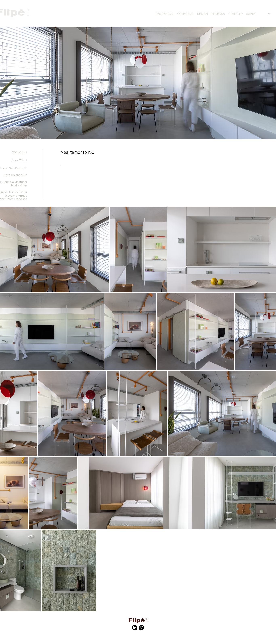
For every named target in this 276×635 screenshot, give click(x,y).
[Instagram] (141, 627)
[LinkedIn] (134, 627)
